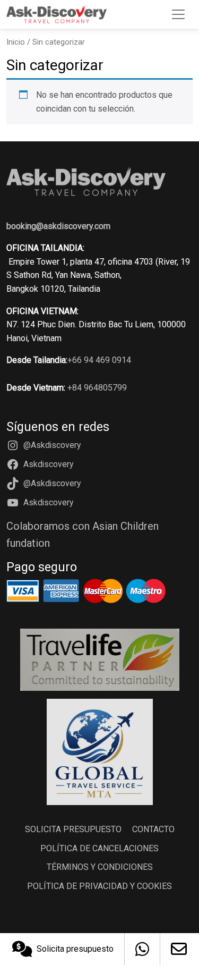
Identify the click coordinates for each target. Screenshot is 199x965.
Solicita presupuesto (75, 949)
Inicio (15, 42)
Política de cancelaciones (99, 848)
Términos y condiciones (100, 867)
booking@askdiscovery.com (58, 226)
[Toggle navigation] (178, 14)
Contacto (153, 829)
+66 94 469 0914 (99, 360)
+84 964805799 (97, 388)
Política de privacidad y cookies (99, 886)
